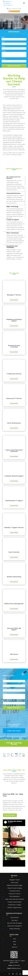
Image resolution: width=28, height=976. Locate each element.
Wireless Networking (14, 928)
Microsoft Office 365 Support (14, 923)
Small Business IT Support (14, 904)
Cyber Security (14, 882)
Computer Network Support (15, 902)
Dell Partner (15, 920)
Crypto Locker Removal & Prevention (14, 899)
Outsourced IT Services (14, 893)
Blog (14, 944)
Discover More (14, 300)
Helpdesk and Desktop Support (14, 885)
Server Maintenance (15, 896)
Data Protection (14, 917)
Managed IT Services (14, 879)
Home (14, 938)
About (14, 941)
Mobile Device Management (14, 926)
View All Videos (10, 815)
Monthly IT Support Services (14, 907)
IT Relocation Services (14, 891)
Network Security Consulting (14, 888)
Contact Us (14, 947)
